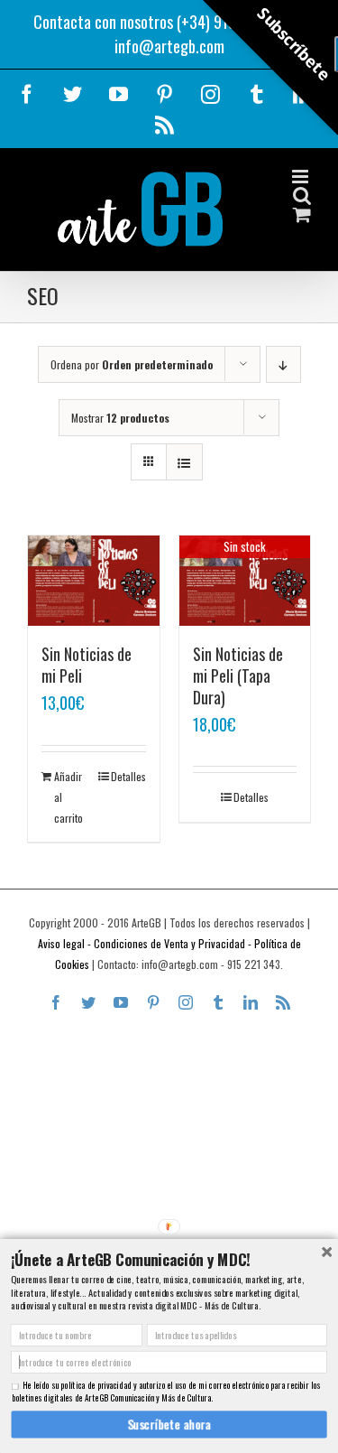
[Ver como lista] (184, 462)
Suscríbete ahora (169, 1424)
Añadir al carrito (68, 796)
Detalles (128, 776)
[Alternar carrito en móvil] (302, 214)
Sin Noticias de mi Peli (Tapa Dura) (238, 675)
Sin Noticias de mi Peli (86, 664)
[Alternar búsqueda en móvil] (302, 195)
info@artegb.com (169, 46)
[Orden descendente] (283, 364)
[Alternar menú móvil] (301, 176)
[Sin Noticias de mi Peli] (94, 581)
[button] (168, 1259)
